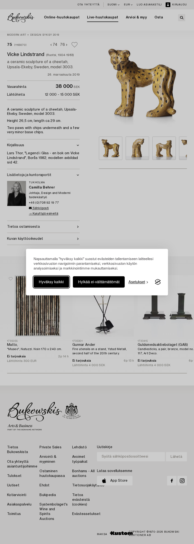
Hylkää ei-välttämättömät (98, 282)
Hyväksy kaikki (51, 282)
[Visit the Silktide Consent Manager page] (157, 282)
